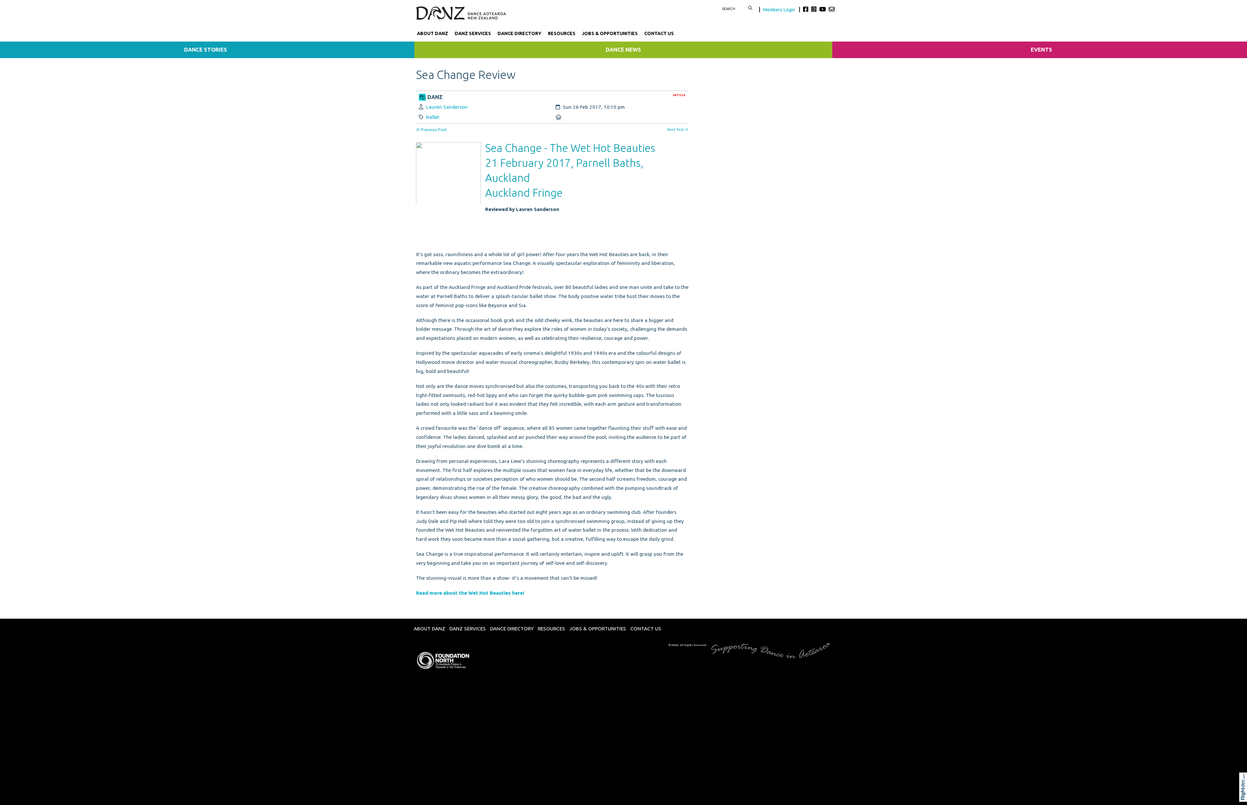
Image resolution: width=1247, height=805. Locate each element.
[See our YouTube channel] (823, 9)
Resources (561, 33)
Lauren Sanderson (447, 107)
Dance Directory (519, 33)
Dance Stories (205, 49)
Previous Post (433, 130)
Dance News (623, 49)
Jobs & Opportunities (610, 33)
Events (1041, 49)
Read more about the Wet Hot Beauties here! (470, 593)
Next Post (676, 129)
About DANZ (432, 33)
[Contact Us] (832, 9)
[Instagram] (814, 9)
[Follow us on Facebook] (806, 9)
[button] (1244, 796)
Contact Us (659, 33)
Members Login (779, 9)
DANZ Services (473, 33)
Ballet (432, 117)
